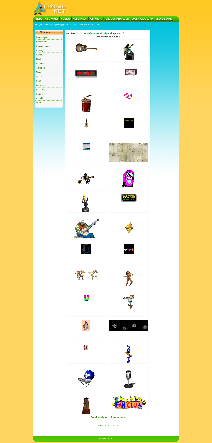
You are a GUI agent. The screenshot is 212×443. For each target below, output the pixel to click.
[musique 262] (86, 300)
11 (115, 425)
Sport (38, 81)
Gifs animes (93, 33)
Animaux (40, 55)
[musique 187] (128, 235)
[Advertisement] (91, 28)
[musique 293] (86, 149)
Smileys (39, 94)
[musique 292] (130, 330)
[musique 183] (129, 60)
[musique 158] (86, 330)
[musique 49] (129, 201)
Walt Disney (41, 89)
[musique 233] (86, 350)
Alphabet (40, 98)
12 (118, 425)
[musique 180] (129, 388)
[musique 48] (128, 75)
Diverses (40, 102)
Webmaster (41, 85)
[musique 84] (86, 183)
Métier (39, 76)
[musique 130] (86, 279)
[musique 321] (129, 308)
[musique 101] (129, 409)
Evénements (41, 42)
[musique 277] (128, 99)
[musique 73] (86, 78)
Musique (105, 33)
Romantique (41, 37)
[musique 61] (129, 127)
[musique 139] (86, 53)
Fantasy (39, 50)
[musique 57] (86, 253)
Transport (40, 68)
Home (83, 33)
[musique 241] (86, 386)
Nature (39, 72)
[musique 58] (129, 253)
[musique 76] (128, 363)
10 (113, 425)
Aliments (40, 63)
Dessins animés (43, 46)
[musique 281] (129, 285)
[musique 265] (86, 127)
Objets (39, 59)
